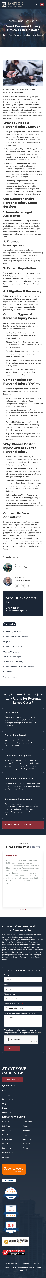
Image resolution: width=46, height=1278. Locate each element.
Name (6, 975)
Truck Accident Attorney (13, 662)
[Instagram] (23, 586)
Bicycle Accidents (10, 677)
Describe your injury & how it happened (20, 1014)
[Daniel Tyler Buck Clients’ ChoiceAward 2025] (11, 1217)
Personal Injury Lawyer (12, 632)
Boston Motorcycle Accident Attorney (18, 667)
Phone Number (10, 994)
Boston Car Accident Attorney (15, 637)
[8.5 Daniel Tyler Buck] (11, 1233)
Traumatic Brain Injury (12, 657)
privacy (37, 1032)
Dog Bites (7, 642)
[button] (42, 4)
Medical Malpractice (11, 652)
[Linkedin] (28, 586)
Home (5, 35)
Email (6, 985)
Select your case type (13, 1004)
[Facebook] (17, 586)
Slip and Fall (8, 672)
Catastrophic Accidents (12, 647)
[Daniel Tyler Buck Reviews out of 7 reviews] (11, 1199)
